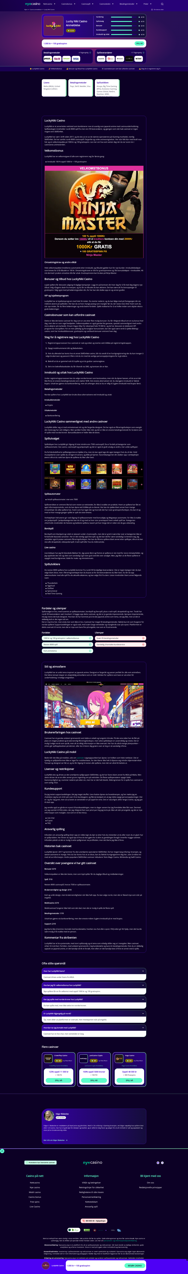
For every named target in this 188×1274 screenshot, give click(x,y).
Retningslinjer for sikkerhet (91, 1187)
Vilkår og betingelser (91, 1182)
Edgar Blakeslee (62, 1114)
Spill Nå (139, 43)
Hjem (26, 9)
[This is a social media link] (158, 1162)
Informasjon (91, 1176)
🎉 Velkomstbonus (55, 69)
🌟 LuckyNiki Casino (37, 69)
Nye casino (35, 1187)
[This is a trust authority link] (101, 1230)
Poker (146, 4)
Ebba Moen (68, 1061)
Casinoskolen (105, 4)
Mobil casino (35, 1192)
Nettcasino (47, 4)
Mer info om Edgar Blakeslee (54, 1140)
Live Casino (35, 1206)
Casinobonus (66, 4)
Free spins (34, 1201)
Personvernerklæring (91, 1197)
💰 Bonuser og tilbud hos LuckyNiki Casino (81, 69)
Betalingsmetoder (127, 4)
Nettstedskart (91, 1201)
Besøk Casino (135, 1265)
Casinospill (85, 4)
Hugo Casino (129, 1055)
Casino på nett (35, 1176)
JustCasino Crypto (96, 1055)
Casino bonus (35, 1197)
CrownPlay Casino (60, 1055)
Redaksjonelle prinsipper (150, 1187)
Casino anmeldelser (36, 9)
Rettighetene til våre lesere (91, 1192)
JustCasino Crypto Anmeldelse (94, 1066)
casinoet (80, 758)
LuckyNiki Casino (58, 1266)
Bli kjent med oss (150, 1176)
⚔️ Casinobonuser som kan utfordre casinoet (118, 69)
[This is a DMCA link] (87, 1230)
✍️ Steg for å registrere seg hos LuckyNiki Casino (156, 69)
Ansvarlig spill (91, 1206)
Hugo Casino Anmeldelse (129, 1066)
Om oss (150, 1182)
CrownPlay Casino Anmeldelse (58, 1066)
